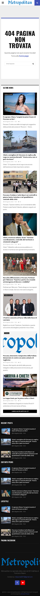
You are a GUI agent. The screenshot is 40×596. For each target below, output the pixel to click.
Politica (6, 132)
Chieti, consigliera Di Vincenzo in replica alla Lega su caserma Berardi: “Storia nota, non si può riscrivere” (20, 157)
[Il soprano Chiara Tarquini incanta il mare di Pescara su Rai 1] (20, 104)
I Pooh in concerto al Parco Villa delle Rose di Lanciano (20, 318)
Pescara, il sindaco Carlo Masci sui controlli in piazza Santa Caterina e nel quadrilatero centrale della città (20, 197)
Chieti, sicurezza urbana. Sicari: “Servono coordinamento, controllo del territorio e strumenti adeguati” (18, 239)
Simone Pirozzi (25, 594)
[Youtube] (23, 582)
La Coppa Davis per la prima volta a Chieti (18, 398)
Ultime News (8, 87)
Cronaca (7, 172)
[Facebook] (17, 582)
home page (24, 56)
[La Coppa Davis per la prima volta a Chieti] (20, 385)
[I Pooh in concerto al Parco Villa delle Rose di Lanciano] (20, 304)
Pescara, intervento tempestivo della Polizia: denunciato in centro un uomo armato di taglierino (20, 357)
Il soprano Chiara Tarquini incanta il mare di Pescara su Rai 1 (19, 118)
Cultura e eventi (8, 94)
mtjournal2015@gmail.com (24, 577)
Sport (6, 375)
